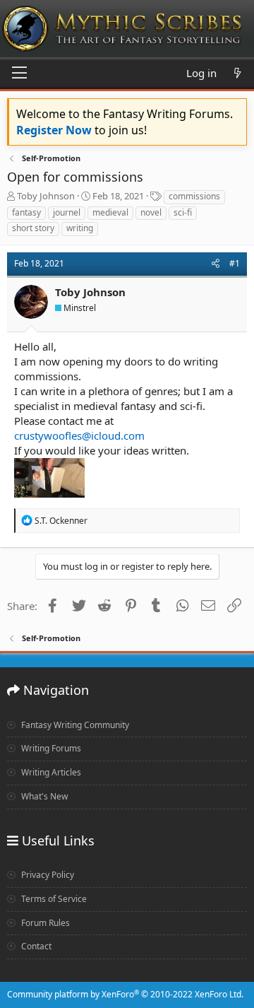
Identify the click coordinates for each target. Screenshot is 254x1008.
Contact (35, 946)
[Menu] (19, 73)
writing (79, 228)
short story (33, 228)
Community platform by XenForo (125, 994)
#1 (234, 263)
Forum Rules (44, 923)
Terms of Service (53, 899)
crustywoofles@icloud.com (79, 435)
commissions (194, 196)
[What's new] (237, 73)
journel (66, 212)
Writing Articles (50, 772)
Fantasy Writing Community (74, 725)
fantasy (26, 212)
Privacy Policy (46, 875)
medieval (110, 212)
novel (151, 212)
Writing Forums (50, 748)
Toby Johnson (46, 195)
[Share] (215, 264)
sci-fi (183, 212)
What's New (43, 796)
